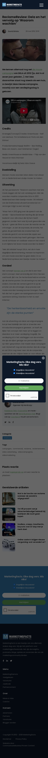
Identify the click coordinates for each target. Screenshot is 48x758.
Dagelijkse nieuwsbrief (25, 370)
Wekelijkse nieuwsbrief (25, 373)
